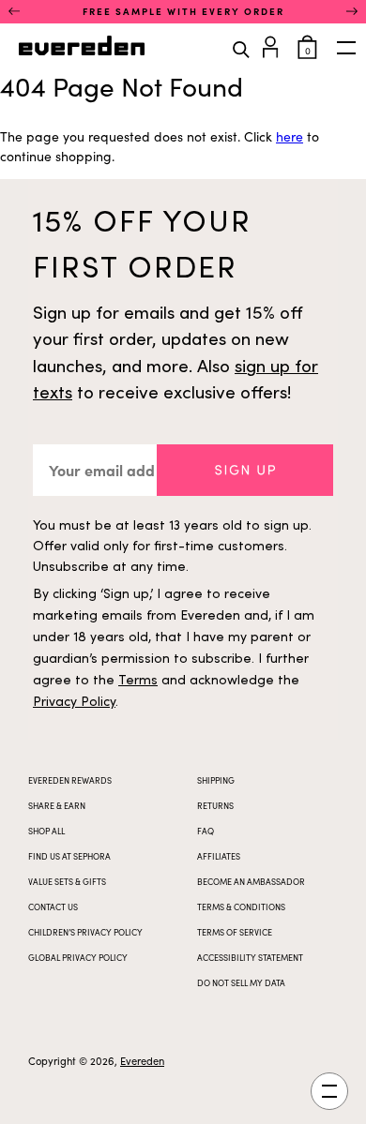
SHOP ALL (46, 830)
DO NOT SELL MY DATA (241, 982)
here (289, 136)
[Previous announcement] (14, 11)
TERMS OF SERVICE (234, 931)
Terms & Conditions (241, 906)
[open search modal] (241, 48)
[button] (245, 470)
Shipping (216, 780)
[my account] (273, 44)
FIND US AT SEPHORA (69, 856)
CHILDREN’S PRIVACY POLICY (85, 931)
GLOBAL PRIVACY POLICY (78, 957)
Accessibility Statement (250, 957)
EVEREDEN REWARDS (70, 780)
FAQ (205, 830)
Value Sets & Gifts (67, 881)
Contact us (53, 906)
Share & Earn (56, 805)
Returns (215, 805)
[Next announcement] (352, 11)
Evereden (142, 1061)
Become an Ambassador (251, 881)
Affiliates (218, 856)
